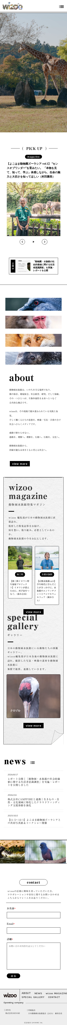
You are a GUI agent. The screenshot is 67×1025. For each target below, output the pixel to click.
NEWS (38, 993)
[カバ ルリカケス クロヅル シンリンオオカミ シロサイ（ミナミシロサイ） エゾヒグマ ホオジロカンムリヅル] (34, 696)
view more (20, 463)
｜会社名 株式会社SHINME (12, 1011)
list (32, 762)
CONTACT (54, 997)
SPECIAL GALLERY (33, 997)
